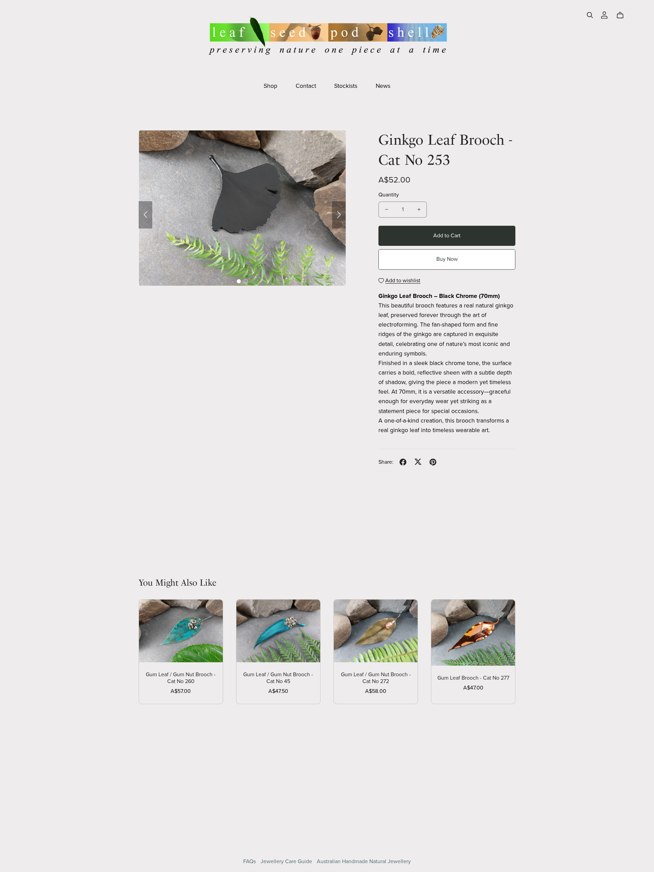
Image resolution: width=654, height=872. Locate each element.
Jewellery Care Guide (287, 861)
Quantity (388, 194)
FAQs (250, 861)
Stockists (345, 86)
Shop (270, 86)
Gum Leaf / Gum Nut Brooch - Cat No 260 (181, 677)
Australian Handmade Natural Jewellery (364, 861)
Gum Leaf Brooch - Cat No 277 (473, 678)
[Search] (590, 15)
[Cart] (622, 15)
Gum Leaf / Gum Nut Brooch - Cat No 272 (376, 677)
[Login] (604, 14)
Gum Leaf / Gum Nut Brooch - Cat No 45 (278, 677)
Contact (306, 86)
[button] (145, 214)
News (383, 86)
